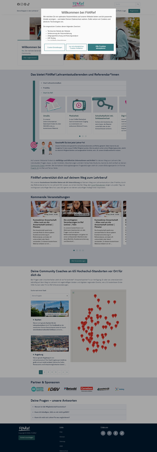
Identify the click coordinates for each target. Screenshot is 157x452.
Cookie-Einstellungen (54, 47)
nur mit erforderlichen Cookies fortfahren (76, 47)
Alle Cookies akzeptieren (101, 47)
